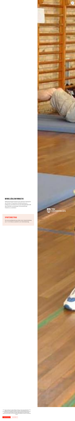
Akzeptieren (6, 417)
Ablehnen (14, 417)
